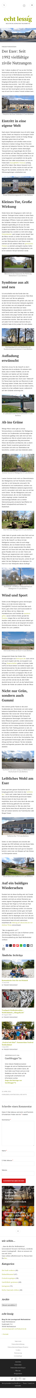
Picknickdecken (7, 234)
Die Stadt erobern (8, 1270)
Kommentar (6, 1120)
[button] (3, 945)
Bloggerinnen (18, 1373)
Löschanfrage (18, 1356)
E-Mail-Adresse (7, 1160)
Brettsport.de (20, 659)
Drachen (4, 618)
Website (4, 1170)
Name (4, 1151)
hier (5, 1258)
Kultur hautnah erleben (10, 1290)
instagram (5, 1286)
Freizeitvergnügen (9, 46)
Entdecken (15, 1094)
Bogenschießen (12, 663)
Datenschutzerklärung (18, 1344)
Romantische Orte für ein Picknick (15, 980)
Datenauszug (18, 1353)
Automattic (18, 1386)
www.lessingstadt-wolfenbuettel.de (14, 1329)
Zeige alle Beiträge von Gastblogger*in (13, 1081)
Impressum (18, 1341)
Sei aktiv (24, 1094)
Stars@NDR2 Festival (17, 163)
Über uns (18, 1371)
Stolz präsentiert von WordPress (11, 1383)
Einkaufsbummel (8, 1274)
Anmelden (18, 1362)
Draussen (6, 1094)
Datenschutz (18, 1365)
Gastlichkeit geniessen (10, 1282)
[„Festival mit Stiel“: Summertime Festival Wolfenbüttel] (18, 1031)
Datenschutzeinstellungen (18, 1368)
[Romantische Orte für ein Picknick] (18, 969)
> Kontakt (5, 1334)
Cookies (18, 1350)
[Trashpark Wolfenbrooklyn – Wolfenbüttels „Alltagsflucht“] (18, 998)
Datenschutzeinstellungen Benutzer (18, 1347)
